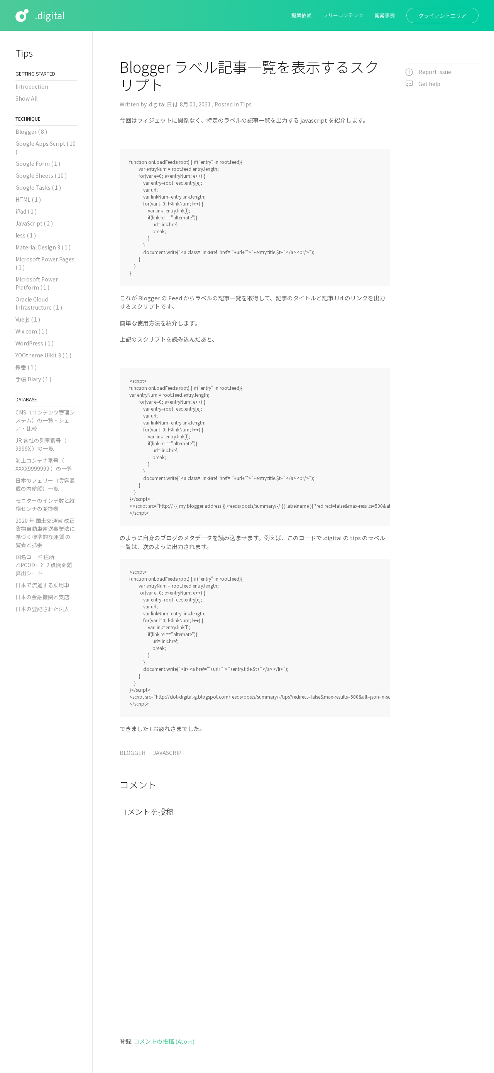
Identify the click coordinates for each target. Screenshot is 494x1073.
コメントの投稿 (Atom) (164, 1041)
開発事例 (385, 15)
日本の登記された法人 (42, 609)
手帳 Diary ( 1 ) (33, 379)
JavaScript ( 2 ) (34, 223)
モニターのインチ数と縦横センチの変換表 (45, 504)
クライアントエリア (442, 15)
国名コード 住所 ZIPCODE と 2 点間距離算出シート (43, 565)
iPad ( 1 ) (26, 211)
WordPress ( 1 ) (34, 343)
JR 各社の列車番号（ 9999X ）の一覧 (40, 444)
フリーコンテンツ (343, 15)
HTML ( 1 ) (28, 199)
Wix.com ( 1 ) (31, 331)
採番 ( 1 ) (26, 367)
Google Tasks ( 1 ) (38, 187)
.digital (50, 15)
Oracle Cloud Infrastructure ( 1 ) (38, 303)
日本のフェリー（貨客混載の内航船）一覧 (45, 484)
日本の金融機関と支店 (42, 597)
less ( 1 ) (25, 235)
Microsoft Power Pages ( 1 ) (44, 263)
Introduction (31, 86)
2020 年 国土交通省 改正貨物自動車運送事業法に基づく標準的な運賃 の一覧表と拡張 (45, 533)
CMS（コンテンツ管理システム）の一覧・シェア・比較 (45, 420)
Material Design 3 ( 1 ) (43, 247)
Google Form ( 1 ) (37, 163)
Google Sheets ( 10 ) (41, 175)
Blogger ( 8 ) (31, 131)
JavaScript (169, 752)
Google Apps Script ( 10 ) (45, 147)
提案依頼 (301, 15)
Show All (26, 98)
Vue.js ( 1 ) (27, 319)
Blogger (132, 752)
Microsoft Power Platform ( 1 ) (36, 283)
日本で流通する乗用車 (42, 585)
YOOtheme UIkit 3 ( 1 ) (43, 355)
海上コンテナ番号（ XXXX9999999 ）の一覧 (43, 464)
